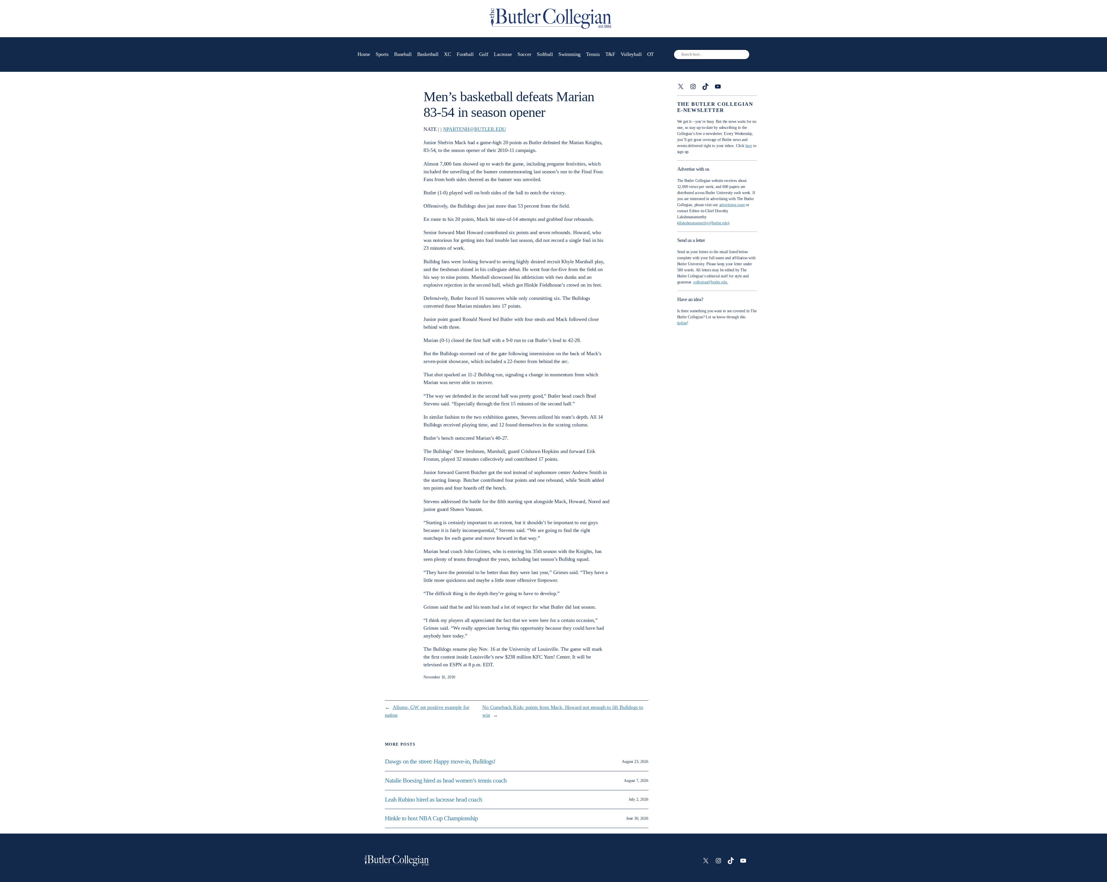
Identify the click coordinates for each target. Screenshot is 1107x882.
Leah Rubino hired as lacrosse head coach (433, 799)
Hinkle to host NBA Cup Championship (431, 818)
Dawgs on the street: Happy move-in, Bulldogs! (440, 761)
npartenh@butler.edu (474, 129)
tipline (682, 323)
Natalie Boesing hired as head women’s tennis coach (446, 780)
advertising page (732, 205)
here (748, 146)
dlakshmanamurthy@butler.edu (703, 223)
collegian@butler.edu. (710, 282)
